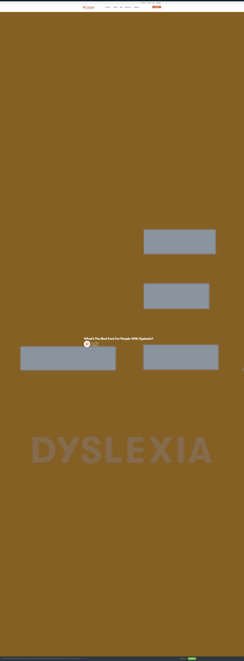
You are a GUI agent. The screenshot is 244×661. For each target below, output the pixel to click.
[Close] (242, 658)
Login (153, 2)
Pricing (115, 7)
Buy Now (158, 2)
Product (107, 7)
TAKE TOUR (156, 7)
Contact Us (143, 2)
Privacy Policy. (85, 658)
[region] (122, 658)
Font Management (94, 345)
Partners (136, 7)
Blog (121, 7)
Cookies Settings (183, 658)
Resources (127, 7)
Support (149, 2)
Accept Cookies (192, 658)
